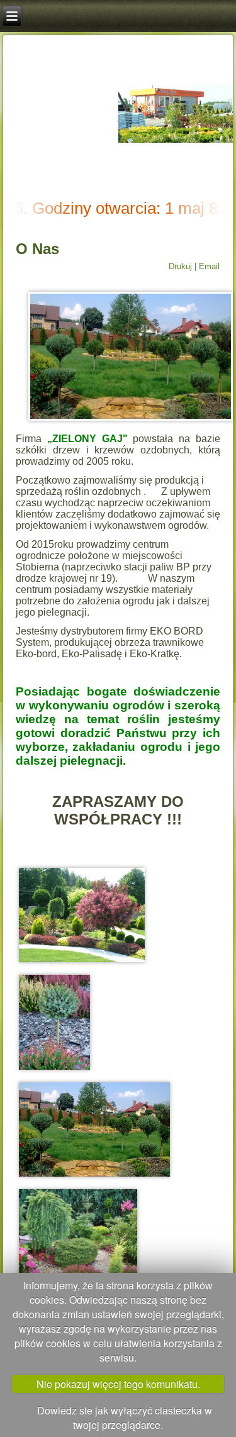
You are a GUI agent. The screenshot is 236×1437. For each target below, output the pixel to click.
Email (209, 266)
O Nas (37, 248)
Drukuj (181, 266)
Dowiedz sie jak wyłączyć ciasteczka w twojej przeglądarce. (124, 1417)
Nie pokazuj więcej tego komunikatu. (118, 1384)
